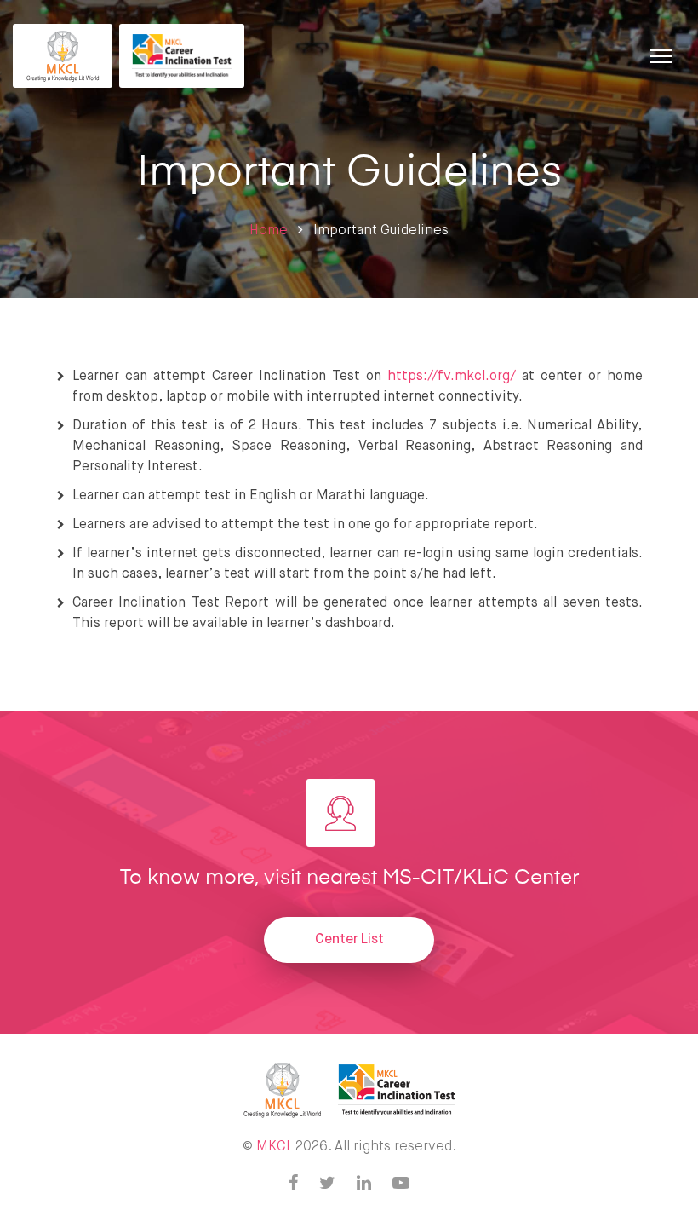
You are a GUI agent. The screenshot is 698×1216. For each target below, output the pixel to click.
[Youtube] (400, 1184)
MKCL (274, 1147)
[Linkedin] (364, 1184)
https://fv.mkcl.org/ (451, 376)
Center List (349, 940)
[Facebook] (293, 1184)
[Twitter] (327, 1184)
